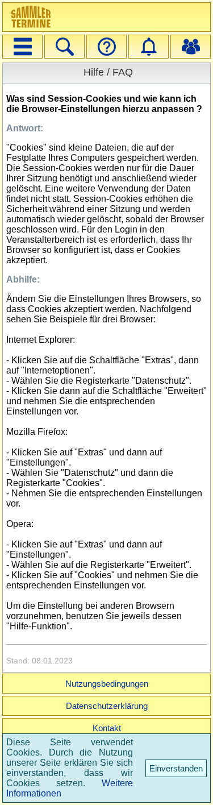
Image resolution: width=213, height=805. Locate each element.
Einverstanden (176, 768)
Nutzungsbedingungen (106, 683)
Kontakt (107, 728)
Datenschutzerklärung (107, 706)
